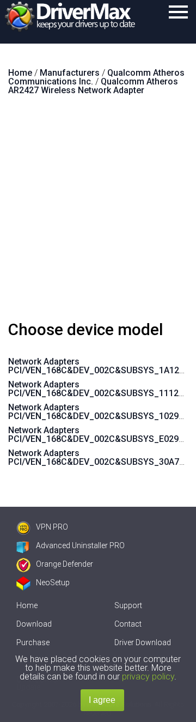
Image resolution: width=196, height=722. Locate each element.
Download (34, 624)
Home (27, 605)
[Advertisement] (98, 212)
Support (128, 605)
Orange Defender (64, 564)
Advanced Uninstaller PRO (80, 545)
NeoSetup (53, 582)
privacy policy (148, 676)
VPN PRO (52, 527)
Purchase (33, 642)
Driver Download (142, 642)
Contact (128, 624)
